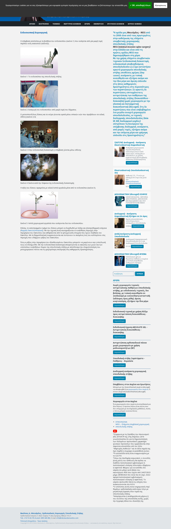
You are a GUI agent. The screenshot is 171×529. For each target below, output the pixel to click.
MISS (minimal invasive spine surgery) (131, 47)
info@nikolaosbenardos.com (67, 518)
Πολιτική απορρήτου (86, 13)
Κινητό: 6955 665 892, (43, 518)
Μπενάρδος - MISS (136, 32)
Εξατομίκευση (160, 5)
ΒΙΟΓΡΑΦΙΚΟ (44, 24)
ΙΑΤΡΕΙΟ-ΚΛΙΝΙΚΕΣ (135, 24)
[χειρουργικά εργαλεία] (39, 205)
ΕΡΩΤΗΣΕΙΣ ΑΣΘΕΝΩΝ (115, 24)
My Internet (117, 523)
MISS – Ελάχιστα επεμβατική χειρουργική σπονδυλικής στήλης (132, 425)
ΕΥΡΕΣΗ (140, 274)
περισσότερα (132, 162)
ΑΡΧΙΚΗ (32, 24)
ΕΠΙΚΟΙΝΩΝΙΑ (121, 422)
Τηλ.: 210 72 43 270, (27, 518)
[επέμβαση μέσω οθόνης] (39, 134)
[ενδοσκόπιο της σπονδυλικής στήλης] (39, 60)
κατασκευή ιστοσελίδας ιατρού (101, 523)
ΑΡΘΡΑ (87, 24)
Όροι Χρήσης (42, 521)
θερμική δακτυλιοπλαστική (32, 230)
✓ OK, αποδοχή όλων (140, 5)
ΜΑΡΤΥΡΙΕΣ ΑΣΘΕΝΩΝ (72, 24)
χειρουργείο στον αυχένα (138, 389)
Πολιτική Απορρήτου (28, 521)
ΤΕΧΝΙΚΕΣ (56, 24)
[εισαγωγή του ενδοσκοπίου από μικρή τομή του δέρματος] (39, 93)
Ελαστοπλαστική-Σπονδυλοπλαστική (133, 182)
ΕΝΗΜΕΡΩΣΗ (99, 24)
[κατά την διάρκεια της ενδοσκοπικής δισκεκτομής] (39, 167)
